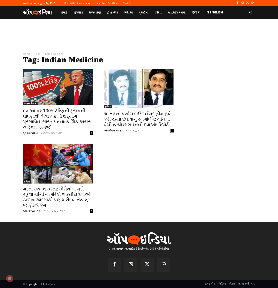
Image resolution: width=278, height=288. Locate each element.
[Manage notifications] (9, 278)
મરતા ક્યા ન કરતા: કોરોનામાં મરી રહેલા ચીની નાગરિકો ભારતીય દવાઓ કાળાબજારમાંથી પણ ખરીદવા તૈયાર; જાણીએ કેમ (57, 197)
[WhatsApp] (252, 2)
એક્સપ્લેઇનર (30, 103)
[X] (247, 2)
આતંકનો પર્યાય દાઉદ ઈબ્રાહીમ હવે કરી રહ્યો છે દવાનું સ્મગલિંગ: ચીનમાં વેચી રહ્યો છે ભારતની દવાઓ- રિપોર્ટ (137, 119)
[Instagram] (242, 2)
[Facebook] (237, 2)
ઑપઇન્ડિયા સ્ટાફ (112, 130)
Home (26, 54)
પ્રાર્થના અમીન (30, 132)
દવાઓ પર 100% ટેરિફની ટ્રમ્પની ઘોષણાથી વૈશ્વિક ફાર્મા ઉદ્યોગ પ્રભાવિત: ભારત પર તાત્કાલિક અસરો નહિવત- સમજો (57, 119)
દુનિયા (108, 106)
